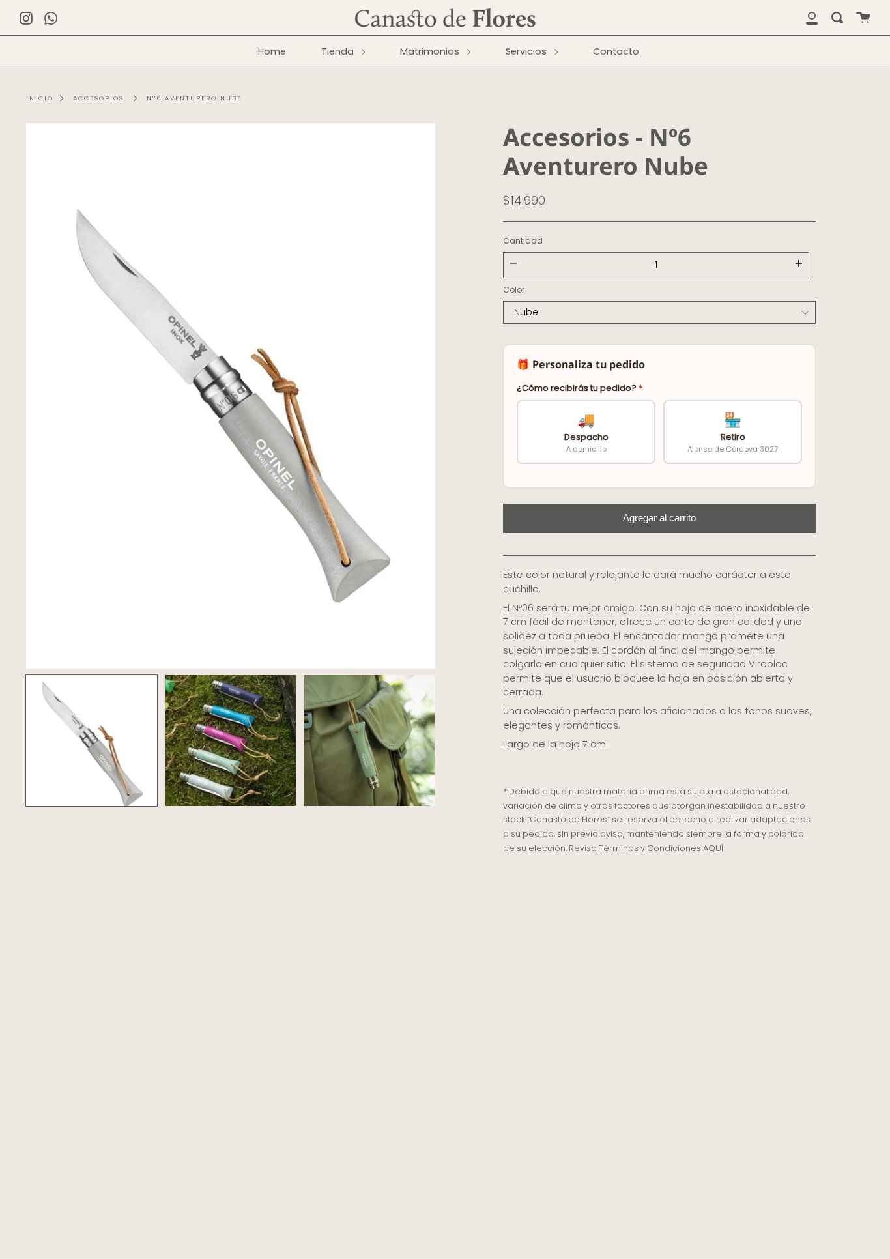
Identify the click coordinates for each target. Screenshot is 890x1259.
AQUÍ (713, 848)
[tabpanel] (230, 396)
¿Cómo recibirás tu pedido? (579, 388)
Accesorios (98, 98)
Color (513, 289)
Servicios (527, 51)
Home (272, 51)
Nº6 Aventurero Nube (194, 98)
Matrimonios (431, 51)
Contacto (616, 51)
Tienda (338, 51)
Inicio (39, 98)
